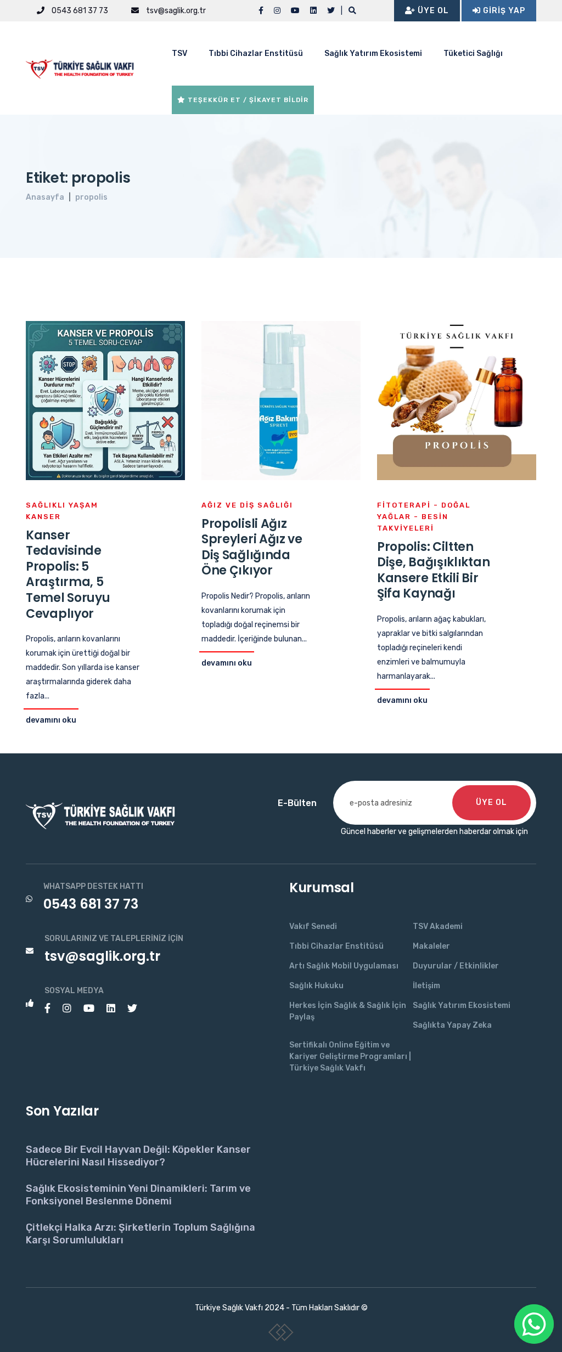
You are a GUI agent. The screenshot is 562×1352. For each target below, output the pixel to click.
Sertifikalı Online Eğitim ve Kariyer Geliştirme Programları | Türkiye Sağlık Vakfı (350, 1056)
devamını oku (51, 720)
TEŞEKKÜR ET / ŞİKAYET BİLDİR (247, 100)
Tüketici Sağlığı (473, 53)
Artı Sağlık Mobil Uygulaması (343, 966)
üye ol (491, 802)
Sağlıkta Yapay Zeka (452, 1025)
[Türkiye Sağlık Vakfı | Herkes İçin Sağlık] (83, 67)
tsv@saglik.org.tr (175, 10)
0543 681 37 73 (79, 10)
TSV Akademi (438, 926)
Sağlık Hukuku (316, 985)
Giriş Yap (503, 10)
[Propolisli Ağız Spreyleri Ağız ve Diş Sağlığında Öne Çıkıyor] (281, 399)
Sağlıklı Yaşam (62, 505)
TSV (179, 53)
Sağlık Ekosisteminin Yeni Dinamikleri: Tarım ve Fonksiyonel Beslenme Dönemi (138, 1194)
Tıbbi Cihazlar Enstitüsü (256, 53)
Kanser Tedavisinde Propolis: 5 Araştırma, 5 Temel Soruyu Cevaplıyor (68, 574)
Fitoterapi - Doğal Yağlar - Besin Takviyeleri (423, 516)
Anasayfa (45, 197)
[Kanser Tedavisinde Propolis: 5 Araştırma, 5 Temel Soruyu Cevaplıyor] (105, 399)
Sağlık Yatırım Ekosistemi (373, 53)
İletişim (426, 985)
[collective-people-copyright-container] (281, 1334)
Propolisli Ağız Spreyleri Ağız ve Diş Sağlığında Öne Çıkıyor (251, 547)
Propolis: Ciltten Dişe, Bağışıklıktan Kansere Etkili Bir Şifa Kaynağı (433, 570)
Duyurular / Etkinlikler (456, 966)
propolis (91, 197)
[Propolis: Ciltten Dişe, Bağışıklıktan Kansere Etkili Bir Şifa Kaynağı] (456, 399)
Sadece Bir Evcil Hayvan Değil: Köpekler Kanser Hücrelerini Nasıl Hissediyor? (138, 1155)
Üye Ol (432, 10)
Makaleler (431, 946)
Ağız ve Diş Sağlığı (247, 505)
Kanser (43, 516)
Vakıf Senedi (313, 926)
